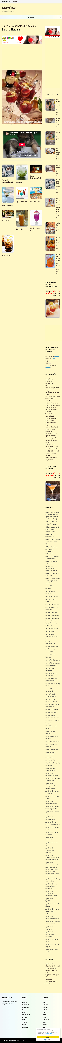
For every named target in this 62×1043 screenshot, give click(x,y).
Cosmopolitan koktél (51, 427)
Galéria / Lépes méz (51, 613)
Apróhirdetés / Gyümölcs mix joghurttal (49, 850)
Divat (44, 1014)
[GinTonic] (50, 132)
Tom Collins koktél (51, 418)
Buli (23, 1009)
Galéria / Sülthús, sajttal (52, 660)
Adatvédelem (12, 1040)
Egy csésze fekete (50, 436)
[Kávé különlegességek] (50, 149)
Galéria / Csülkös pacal (52, 604)
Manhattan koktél (50, 423)
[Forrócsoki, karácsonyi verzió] (50, 180)
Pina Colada (49, 977)
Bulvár (44, 1024)
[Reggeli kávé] (50, 166)
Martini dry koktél (7, 205)
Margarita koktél (50, 429)
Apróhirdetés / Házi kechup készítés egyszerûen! (51, 886)
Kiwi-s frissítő (20, 182)
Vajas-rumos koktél (51, 968)
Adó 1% (24, 1002)
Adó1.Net (25, 1027)
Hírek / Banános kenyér (52, 741)
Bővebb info (48, 1034)
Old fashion (48, 431)
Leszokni (45, 1004)
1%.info (24, 1022)
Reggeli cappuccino (51, 438)
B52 (46, 363)
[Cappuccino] (50, 119)
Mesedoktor (25, 1004)
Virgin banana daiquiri (52, 975)
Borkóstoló (5, 220)
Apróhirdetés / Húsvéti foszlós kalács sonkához (52, 911)
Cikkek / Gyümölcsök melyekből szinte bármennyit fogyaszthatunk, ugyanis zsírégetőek (51, 566)
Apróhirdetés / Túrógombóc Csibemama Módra (51, 893)
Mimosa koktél (49, 420)
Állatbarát (25, 1017)
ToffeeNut (58, 224)
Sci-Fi (23, 1012)
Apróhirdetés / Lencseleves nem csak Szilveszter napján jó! (52, 857)
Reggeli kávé (58, 166)
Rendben (48, 1037)
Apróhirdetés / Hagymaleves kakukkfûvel (49, 934)
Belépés (15, 1)
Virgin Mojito (49, 414)
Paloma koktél (49, 416)
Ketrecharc (46, 1019)
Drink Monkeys (35, 201)
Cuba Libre (48, 979)
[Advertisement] (22, 57)
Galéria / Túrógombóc (52, 615)
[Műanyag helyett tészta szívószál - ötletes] (50, 255)
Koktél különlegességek (35, 177)
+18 (44, 1012)
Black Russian (6, 255)
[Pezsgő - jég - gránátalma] (50, 100)
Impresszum (5, 1040)
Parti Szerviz (25, 1007)
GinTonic (58, 133)
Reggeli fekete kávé (51, 457)
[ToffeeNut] (50, 223)
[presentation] (47, 94)
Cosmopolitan (49, 356)
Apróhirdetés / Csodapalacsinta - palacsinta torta (50, 786)
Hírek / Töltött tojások (52, 750)
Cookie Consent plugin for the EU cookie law (48, 1040)
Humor (24, 1019)
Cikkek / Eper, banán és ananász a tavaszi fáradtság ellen (52, 529)
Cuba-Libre (48, 359)
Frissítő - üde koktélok (52, 451)
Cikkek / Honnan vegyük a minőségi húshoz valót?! (52, 581)
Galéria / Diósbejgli (51, 712)
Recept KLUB (26, 1014)
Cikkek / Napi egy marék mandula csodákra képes (52, 542)
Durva (44, 1022)
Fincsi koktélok (50, 444)
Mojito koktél (49, 425)
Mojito (47, 361)
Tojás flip (48, 983)
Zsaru (44, 1017)
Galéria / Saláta (50, 652)
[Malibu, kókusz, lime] (50, 237)
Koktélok (9, 8)
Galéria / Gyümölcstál (52, 628)
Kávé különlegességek (58, 151)
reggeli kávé (49, 460)
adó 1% (45, 1002)
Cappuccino (58, 119)
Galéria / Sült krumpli (51, 709)
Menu (32, 17)
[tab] (47, 94)
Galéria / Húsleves (50, 631)
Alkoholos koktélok (23, 26)
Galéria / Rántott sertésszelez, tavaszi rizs (51, 636)
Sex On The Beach (51, 981)
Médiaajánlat (20, 1040)
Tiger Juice (19, 229)
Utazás (24, 1024)
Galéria (6, 26)
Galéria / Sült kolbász (51, 596)
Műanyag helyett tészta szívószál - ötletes (58, 260)
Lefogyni (45, 1007)
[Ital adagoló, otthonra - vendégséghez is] (50, 199)
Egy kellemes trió (21, 202)
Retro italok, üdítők (51, 433)
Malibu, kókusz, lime (58, 240)
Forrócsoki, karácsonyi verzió (7, 181)
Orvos (44, 1027)
